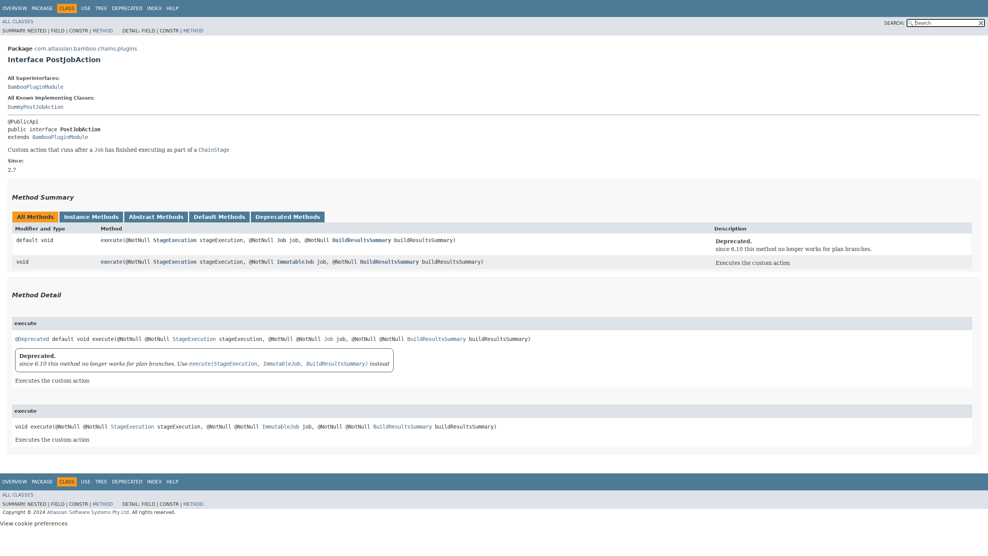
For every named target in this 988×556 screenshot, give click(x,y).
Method (103, 31)
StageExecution (174, 240)
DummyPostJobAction (35, 107)
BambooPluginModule (35, 87)
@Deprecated (32, 339)
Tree (101, 8)
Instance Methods (91, 217)
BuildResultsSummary (361, 240)
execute (111, 240)
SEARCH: (894, 23)
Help (172, 8)
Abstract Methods (156, 217)
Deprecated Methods (287, 217)
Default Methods (219, 217)
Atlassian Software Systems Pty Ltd (88, 512)
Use (86, 8)
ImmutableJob (295, 262)
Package (42, 8)
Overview (14, 8)
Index (154, 8)
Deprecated (127, 8)
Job (281, 240)
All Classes (18, 21)
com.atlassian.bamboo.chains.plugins (85, 49)
